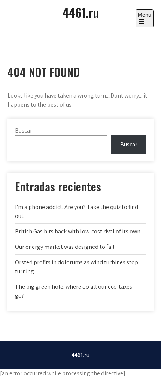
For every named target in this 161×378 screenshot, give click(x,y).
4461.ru (81, 12)
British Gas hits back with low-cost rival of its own (77, 231)
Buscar (23, 130)
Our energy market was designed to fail (65, 247)
